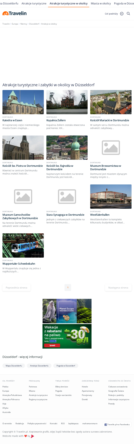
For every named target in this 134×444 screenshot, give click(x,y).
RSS (63, 423)
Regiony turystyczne (38, 399)
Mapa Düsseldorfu (14, 365)
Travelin (5, 23)
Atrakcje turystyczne (34, 3)
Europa (15, 23)
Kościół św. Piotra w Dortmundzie (22, 166)
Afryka (5, 408)
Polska (5, 386)
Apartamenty (88, 391)
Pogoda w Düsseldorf (66, 365)
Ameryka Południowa (12, 395)
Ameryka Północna (11, 399)
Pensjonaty (87, 395)
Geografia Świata (116, 391)
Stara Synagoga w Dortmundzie (65, 215)
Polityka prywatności (36, 423)
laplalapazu (73, 423)
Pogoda (58, 391)
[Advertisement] (67, 52)
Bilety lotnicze (61, 386)
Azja (4, 403)
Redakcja (20, 423)
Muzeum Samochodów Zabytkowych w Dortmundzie (20, 216)
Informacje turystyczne (118, 399)
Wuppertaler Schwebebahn (18, 263)
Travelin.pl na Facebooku (118, 424)
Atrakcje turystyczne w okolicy (69, 3)
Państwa (33, 386)
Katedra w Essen (12, 120)
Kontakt (53, 423)
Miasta (32, 391)
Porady (111, 403)
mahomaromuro (89, 423)
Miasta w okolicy (101, 3)
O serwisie (7, 423)
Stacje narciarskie (63, 395)
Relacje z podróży (116, 395)
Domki (85, 399)
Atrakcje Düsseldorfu (39, 365)
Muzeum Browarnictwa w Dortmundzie (105, 167)
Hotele (85, 386)
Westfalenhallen (99, 215)
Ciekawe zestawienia (117, 386)
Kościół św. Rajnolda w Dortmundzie (59, 167)
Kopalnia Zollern (56, 120)
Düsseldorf (34, 23)
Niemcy (23, 23)
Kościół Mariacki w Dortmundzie (109, 120)
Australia (6, 412)
